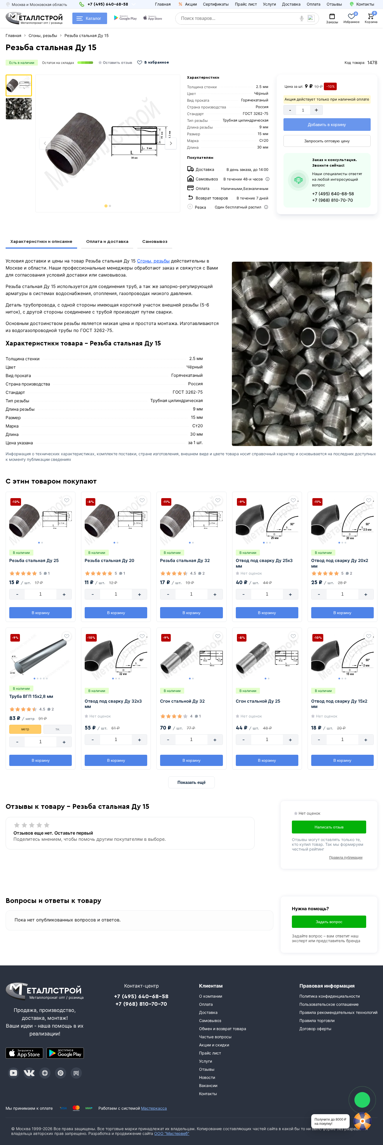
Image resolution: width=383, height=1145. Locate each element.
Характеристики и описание (41, 241)
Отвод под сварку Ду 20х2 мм (339, 563)
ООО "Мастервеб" (171, 1133)
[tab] (105, 205)
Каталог (93, 18)
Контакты (208, 1093)
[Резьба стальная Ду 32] (191, 520)
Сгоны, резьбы (153, 261)
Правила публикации (346, 858)
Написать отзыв (329, 827)
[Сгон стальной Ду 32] (191, 656)
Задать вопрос (329, 921)
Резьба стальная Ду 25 (34, 560)
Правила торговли (316, 1020)
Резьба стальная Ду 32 (185, 560)
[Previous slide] (45, 143)
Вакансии (208, 1085)
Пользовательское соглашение (329, 1004)
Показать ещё (191, 782)
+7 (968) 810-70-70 (332, 200)
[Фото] (108, 143)
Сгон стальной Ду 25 (258, 701)
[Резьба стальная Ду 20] (116, 520)
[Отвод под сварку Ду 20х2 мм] (342, 520)
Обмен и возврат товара (222, 1028)
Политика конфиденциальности (329, 996)
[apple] (152, 18)
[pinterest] (60, 1073)
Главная (163, 4)
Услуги (269, 4)
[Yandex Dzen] (44, 1073)
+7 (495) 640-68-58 (333, 193)
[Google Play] (65, 1053)
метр (25, 729)
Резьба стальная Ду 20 (109, 560)
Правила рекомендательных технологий (338, 1012)
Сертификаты (216, 4)
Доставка (291, 4)
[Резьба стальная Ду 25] (40, 520)
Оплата (313, 4)
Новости (207, 1077)
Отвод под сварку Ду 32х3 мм (113, 703)
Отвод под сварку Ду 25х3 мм (264, 563)
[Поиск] (313, 18)
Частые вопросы (215, 1036)
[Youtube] (13, 1073)
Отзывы (334, 4)
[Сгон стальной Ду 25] (267, 656)
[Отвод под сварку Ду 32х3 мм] (116, 656)
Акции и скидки (214, 1044)
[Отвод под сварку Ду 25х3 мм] (267, 520)
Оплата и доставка (107, 241)
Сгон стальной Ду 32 (182, 701)
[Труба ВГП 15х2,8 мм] (40, 656)
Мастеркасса (154, 1108)
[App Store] (24, 1053)
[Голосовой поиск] (301, 18)
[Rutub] (76, 1073)
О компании (210, 996)
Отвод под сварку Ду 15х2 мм (339, 703)
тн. (58, 729)
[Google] (125, 18)
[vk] (29, 1073)
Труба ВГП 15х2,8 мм (31, 696)
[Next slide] (170, 143)
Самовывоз (154, 241)
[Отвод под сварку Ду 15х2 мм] (342, 656)
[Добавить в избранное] (66, 500)
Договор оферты (315, 1028)
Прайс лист (246, 4)
